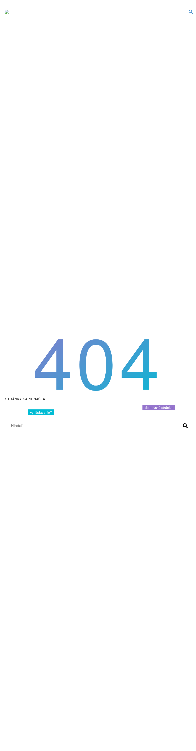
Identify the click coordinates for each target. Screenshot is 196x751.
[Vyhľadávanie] (185, 426)
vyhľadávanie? (41, 412)
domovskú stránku (159, 407)
